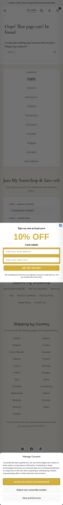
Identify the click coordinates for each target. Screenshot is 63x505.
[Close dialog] (60, 225)
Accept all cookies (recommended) (31, 481)
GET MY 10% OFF (31, 268)
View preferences (31, 498)
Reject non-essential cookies (32, 489)
